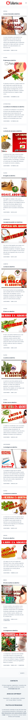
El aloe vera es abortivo (10, 402)
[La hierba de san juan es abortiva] (14, 142)
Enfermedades (6, 219)
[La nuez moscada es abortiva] (14, 25)
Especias (5, 11)
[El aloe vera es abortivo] (14, 414)
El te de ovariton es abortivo (11, 583)
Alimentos (5, 263)
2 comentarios (6, 620)
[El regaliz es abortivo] (14, 187)
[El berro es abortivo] (14, 322)
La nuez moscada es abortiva (11, 14)
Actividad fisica (7, 103)
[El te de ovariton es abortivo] (14, 594)
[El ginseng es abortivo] (14, 71)
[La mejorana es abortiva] (14, 505)
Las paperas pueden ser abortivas (12, 222)
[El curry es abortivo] (14, 549)
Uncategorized (6, 444)
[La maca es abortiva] (14, 278)
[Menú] (26, 3)
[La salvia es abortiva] (14, 369)
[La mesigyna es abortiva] (14, 458)
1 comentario (21, 665)
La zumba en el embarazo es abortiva (13, 106)
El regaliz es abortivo (9, 175)
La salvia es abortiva (9, 357)
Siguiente (22, 673)
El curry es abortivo (8, 538)
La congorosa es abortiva (10, 630)
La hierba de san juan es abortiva (12, 131)
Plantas (5, 57)
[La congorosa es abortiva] (14, 642)
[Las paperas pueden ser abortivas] (14, 233)
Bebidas (5, 580)
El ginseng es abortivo (9, 60)
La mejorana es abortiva (10, 493)
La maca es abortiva (9, 266)
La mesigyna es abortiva (10, 447)
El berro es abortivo (8, 311)
